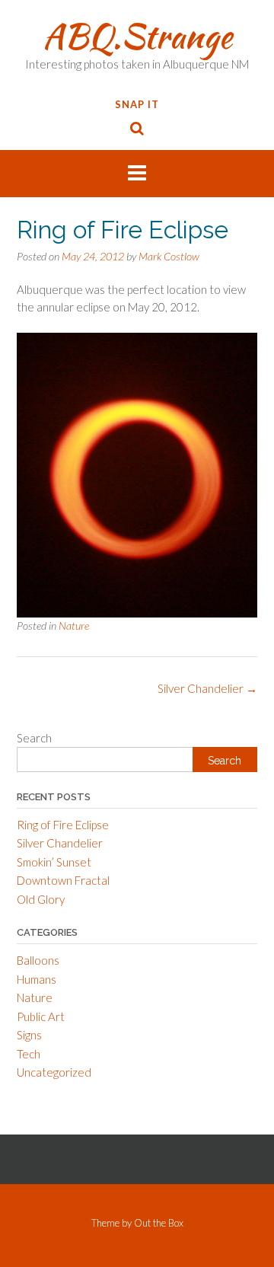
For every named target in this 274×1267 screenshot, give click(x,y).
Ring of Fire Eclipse (63, 824)
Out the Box (158, 1223)
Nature (74, 625)
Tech (28, 1054)
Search (34, 738)
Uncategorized (54, 1072)
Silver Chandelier (207, 688)
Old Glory (41, 899)
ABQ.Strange (137, 35)
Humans (36, 979)
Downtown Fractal (63, 880)
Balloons (38, 960)
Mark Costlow (169, 256)
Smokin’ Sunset (54, 862)
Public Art (41, 1016)
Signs (29, 1035)
